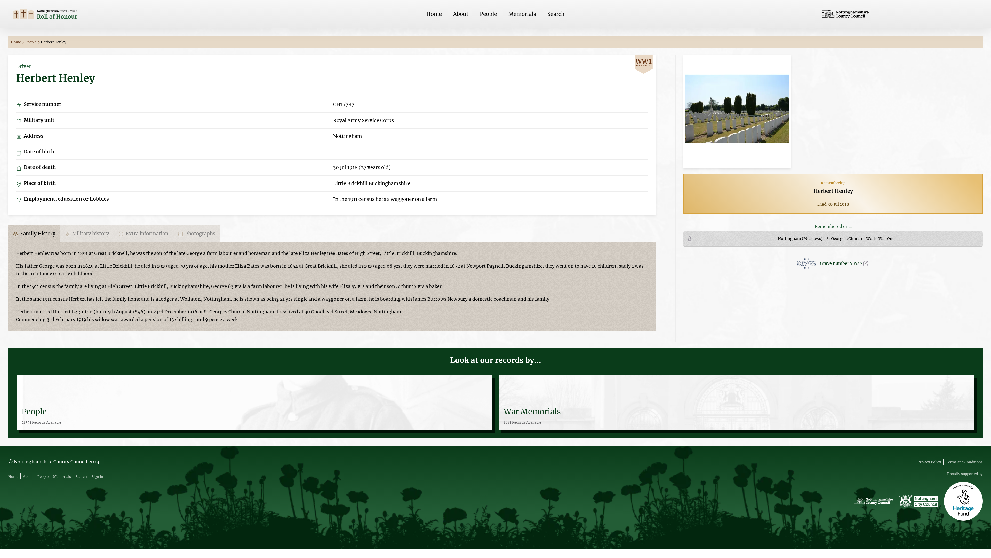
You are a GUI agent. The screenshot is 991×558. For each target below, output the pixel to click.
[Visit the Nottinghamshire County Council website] (900, 14)
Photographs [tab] (199, 234)
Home (434, 14)
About (460, 14)
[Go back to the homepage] (91, 14)
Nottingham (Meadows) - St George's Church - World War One (836, 238)
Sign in (97, 477)
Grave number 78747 (841, 263)
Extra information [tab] (146, 234)
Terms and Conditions (964, 462)
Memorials (522, 14)
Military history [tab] (90, 234)
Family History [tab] (37, 234)
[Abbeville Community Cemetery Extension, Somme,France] (737, 111)
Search (555, 14)
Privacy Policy (929, 462)
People (488, 14)
